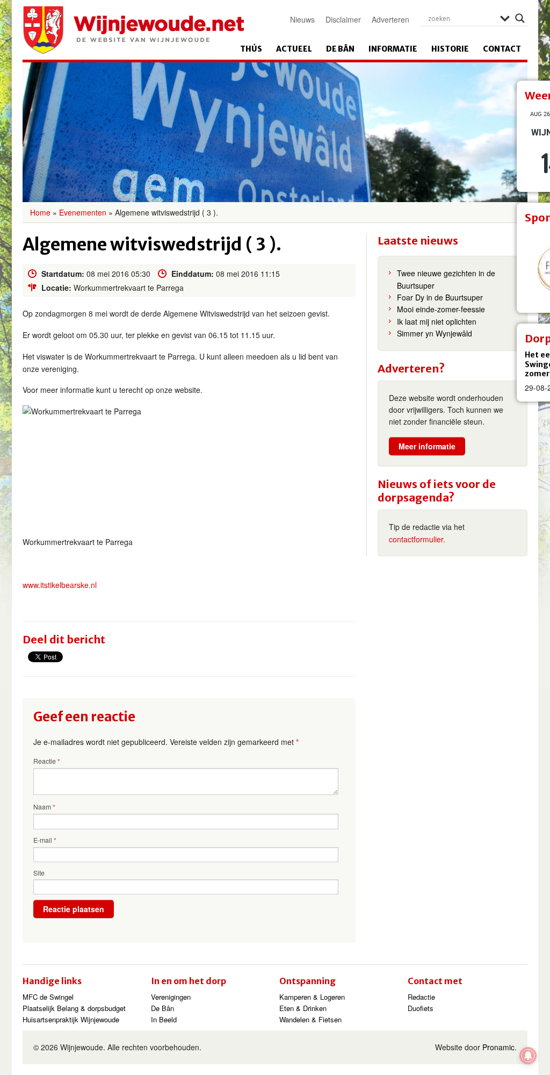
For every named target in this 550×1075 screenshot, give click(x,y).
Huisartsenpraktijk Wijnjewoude (71, 1019)
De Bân (340, 49)
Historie (450, 49)
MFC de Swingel (48, 997)
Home (40, 212)
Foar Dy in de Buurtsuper (440, 297)
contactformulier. (417, 539)
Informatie (392, 49)
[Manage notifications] (528, 1055)
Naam (44, 807)
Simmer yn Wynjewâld (434, 333)
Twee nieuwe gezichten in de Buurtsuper (446, 279)
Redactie (421, 997)
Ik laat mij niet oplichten (436, 321)
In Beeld (164, 1019)
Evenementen (82, 212)
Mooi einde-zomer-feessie (441, 309)
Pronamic (498, 1047)
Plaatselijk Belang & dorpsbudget (74, 1008)
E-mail (44, 840)
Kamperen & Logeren (312, 997)
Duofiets (420, 1008)
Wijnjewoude (133, 30)
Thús (251, 49)
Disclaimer (343, 19)
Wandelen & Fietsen (310, 1019)
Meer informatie (427, 446)
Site (39, 872)
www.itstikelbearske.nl (60, 584)
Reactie (46, 761)
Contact (502, 49)
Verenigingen (171, 997)
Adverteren (390, 19)
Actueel (294, 49)
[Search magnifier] (519, 18)
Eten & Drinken (303, 1008)
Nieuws (302, 19)
